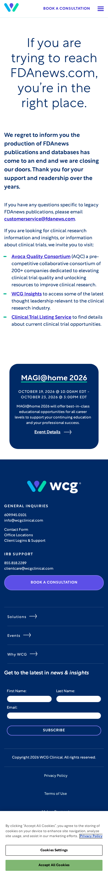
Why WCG (17, 655)
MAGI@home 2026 (54, 378)
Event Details (47, 432)
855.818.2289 (15, 563)
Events (13, 636)
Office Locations (18, 535)
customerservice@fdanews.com (39, 219)
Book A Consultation (54, 583)
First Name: (17, 691)
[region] (54, 843)
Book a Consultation (66, 9)
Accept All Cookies (54, 865)
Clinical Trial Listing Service (41, 317)
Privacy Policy (55, 776)
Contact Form (16, 530)
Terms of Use (55, 794)
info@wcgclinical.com (23, 521)
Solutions (16, 617)
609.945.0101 (15, 515)
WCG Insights (27, 294)
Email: (12, 708)
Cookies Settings (54, 850)
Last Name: (65, 691)
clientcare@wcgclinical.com (28, 569)
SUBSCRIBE (54, 730)
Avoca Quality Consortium (41, 257)
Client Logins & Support (24, 541)
